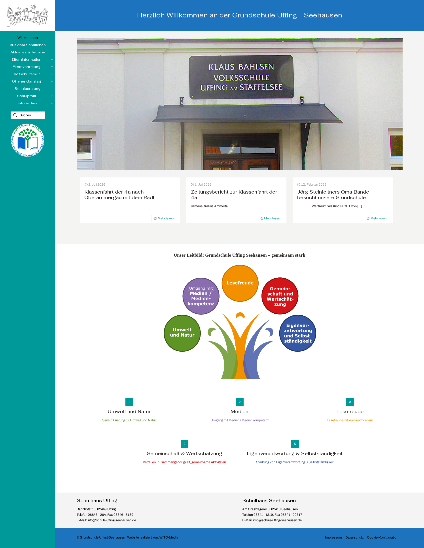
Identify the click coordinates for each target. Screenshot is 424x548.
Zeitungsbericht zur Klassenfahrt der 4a (234, 194)
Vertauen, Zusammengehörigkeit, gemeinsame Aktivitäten (184, 462)
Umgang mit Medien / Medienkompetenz (239, 420)
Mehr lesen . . (167, 218)
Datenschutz (354, 537)
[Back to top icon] (405, 541)
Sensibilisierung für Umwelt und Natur (129, 420)
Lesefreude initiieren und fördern (350, 420)
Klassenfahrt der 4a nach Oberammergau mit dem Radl (119, 194)
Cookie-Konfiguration (382, 537)
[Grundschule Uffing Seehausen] (27, 15)
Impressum (333, 537)
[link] (240, 322)
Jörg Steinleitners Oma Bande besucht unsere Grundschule (333, 194)
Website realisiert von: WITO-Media (152, 537)
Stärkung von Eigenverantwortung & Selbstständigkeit (294, 462)
